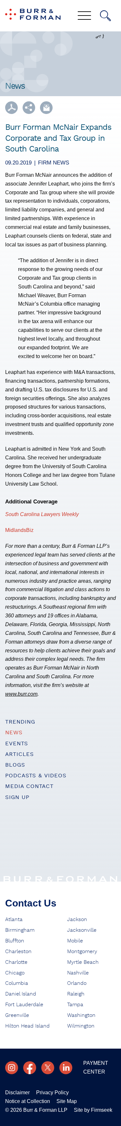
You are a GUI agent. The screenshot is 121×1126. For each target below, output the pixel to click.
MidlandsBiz (19, 530)
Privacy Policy (52, 1092)
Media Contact (29, 786)
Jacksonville (81, 930)
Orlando (76, 983)
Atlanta (14, 919)
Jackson (77, 919)
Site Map (66, 1101)
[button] (29, 107)
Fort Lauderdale (24, 1004)
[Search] (105, 15)
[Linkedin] (65, 1067)
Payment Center (95, 1067)
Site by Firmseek (93, 1110)
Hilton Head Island (27, 1026)
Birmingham (20, 930)
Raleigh (76, 994)
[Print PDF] (11, 107)
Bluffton (14, 940)
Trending (20, 722)
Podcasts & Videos (35, 775)
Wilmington (81, 1026)
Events (16, 743)
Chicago (15, 972)
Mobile (75, 940)
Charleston (18, 951)
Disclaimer (17, 1092)
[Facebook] (29, 1067)
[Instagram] (11, 1067)
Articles (19, 754)
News (14, 732)
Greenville (17, 1015)
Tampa (75, 1004)
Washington (81, 1015)
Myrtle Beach (83, 962)
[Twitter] (47, 1067)
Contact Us (30, 903)
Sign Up (17, 797)
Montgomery (82, 951)
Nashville (78, 972)
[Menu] (84, 16)
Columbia (16, 983)
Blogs (15, 765)
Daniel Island (20, 994)
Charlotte (16, 962)
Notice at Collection (27, 1101)
